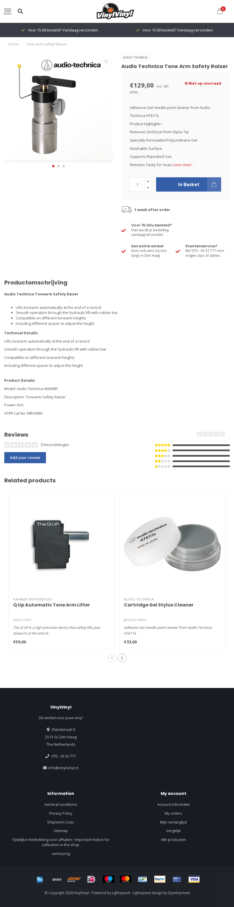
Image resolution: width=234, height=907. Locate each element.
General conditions (60, 804)
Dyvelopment (179, 892)
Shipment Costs (60, 822)
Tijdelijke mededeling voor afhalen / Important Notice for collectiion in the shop (61, 842)
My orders (173, 813)
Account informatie (173, 804)
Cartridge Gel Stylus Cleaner (158, 605)
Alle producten (173, 839)
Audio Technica (135, 57)
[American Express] (40, 879)
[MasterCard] (125, 879)
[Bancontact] (143, 879)
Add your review (25, 457)
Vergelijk (173, 830)
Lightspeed (121, 892)
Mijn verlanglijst (173, 822)
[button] (53, 166)
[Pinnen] (177, 879)
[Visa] (194, 879)
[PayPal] (160, 879)
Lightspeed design (147, 892)
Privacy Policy (60, 813)
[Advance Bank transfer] (57, 879)
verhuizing (61, 853)
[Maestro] (108, 879)
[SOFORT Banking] (74, 879)
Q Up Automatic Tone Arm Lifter (51, 605)
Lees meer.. (183, 164)
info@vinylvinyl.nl (63, 767)
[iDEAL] (91, 879)
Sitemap (61, 830)
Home (14, 44)
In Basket (188, 184)
